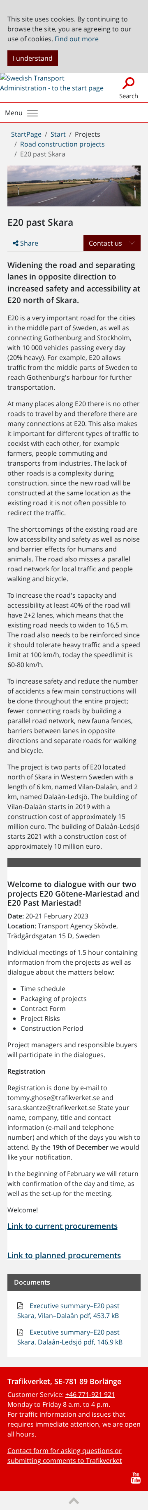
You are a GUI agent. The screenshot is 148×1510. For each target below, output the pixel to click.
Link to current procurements (62, 1226)
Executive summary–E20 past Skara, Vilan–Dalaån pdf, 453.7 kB (68, 1310)
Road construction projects (62, 144)
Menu (14, 112)
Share (28, 243)
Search (128, 96)
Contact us (105, 243)
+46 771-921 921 (90, 1394)
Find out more (77, 38)
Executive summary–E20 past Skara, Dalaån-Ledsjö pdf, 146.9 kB (70, 1337)
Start (58, 134)
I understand (33, 58)
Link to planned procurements (64, 1255)
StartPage (26, 134)
